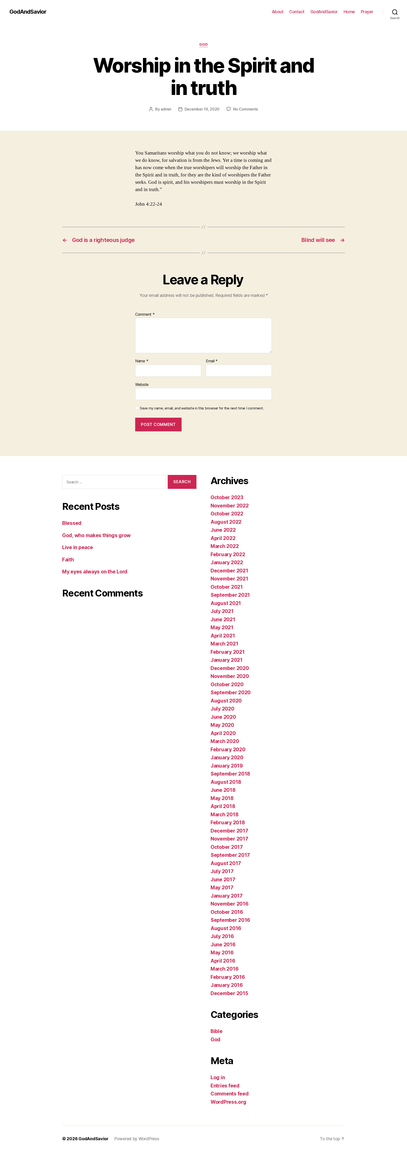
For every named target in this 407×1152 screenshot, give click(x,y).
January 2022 (227, 562)
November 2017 (229, 839)
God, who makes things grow (96, 535)
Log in (218, 1077)
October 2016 (227, 912)
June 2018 (223, 790)
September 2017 (230, 855)
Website (142, 384)
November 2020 (230, 676)
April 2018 (223, 806)
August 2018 (226, 782)
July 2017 (222, 871)
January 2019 (227, 766)
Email (212, 361)
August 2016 (226, 928)
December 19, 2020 (202, 109)
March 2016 (224, 969)
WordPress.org (228, 1102)
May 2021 (222, 627)
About (278, 11)
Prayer (367, 11)
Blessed (71, 523)
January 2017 (227, 896)
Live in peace (77, 547)
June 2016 (223, 945)
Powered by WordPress (136, 1138)
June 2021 (223, 619)
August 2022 (226, 522)
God (203, 44)
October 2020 (227, 684)
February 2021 (228, 652)
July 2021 (222, 611)
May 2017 (222, 888)
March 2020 (225, 741)
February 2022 (228, 554)
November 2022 (230, 506)
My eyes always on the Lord (94, 572)
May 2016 (222, 953)
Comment (145, 314)
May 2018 (222, 798)
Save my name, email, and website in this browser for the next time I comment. (202, 408)
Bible (217, 1031)
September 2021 (230, 595)
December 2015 (229, 993)
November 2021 (229, 579)
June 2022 (223, 530)
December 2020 (230, 668)
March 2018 (224, 814)
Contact (297, 11)
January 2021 (227, 660)
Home (349, 11)
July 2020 (222, 709)
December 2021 (229, 571)
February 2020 (228, 749)
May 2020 (222, 725)
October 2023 (227, 497)
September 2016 (230, 920)
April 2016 (223, 961)
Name (141, 361)
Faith (68, 560)
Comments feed (230, 1094)
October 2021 (227, 587)
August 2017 (226, 863)
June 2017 (223, 879)
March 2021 (224, 644)
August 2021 (226, 603)
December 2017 (229, 831)
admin (166, 109)
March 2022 (225, 546)
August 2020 (226, 701)
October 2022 (227, 514)
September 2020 (231, 692)
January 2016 (227, 985)
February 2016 (228, 977)
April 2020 (223, 733)
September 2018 (230, 774)
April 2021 (223, 636)
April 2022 (223, 538)
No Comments (245, 109)
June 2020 (223, 717)
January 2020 (227, 757)
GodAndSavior (27, 12)
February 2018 (228, 822)
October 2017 (227, 847)
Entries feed (225, 1086)
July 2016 (222, 936)
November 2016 (229, 904)
